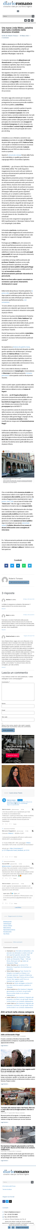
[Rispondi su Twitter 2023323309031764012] (3, 857)
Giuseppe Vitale (12, 977)
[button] (18, 11)
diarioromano (6, 809)
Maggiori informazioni (22, 1227)
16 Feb (26, 831)
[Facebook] (25, 20)
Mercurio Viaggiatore (9, 831)
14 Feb (22, 883)
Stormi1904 (5, 864)
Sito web (4, 717)
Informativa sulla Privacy (9, 1186)
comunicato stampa (14, 155)
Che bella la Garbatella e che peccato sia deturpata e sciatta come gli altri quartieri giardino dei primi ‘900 (20, 953)
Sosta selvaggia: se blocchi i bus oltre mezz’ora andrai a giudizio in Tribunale (20, 985)
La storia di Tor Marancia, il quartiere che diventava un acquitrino (19, 967)
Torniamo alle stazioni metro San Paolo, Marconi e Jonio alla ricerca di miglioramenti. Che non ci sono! (18, 1109)
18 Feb (22, 809)
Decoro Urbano (7, 926)
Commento (6, 682)
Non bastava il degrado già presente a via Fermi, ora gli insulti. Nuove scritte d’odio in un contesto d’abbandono (20, 999)
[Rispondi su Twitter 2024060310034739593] (3, 824)
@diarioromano (15, 809)
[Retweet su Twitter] (2, 828)
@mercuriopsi (20, 831)
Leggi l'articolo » (4, 1045)
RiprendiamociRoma (9, 930)
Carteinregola (7, 924)
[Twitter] (29, 20)
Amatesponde (7, 921)
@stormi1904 (13, 864)
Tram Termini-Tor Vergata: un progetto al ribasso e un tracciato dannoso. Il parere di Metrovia (19, 973)
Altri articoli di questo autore (19, 582)
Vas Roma (6, 934)
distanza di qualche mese (21, 347)
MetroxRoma (7, 928)
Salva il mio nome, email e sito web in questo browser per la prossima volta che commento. (16, 726)
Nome (3, 703)
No (13, 1227)
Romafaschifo (7, 932)
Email (3, 710)
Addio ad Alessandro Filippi (21, 957)
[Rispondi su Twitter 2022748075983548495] (3, 903)
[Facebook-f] (4, 1201)
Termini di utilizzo (7, 1189)
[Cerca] (33, 16)
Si (9, 1227)
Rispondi (4, 608)
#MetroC (10, 833)
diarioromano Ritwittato (9, 828)
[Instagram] (32, 20)
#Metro (28, 843)
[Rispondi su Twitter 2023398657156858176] (3, 878)
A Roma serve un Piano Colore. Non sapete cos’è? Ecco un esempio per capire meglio (20, 979)
